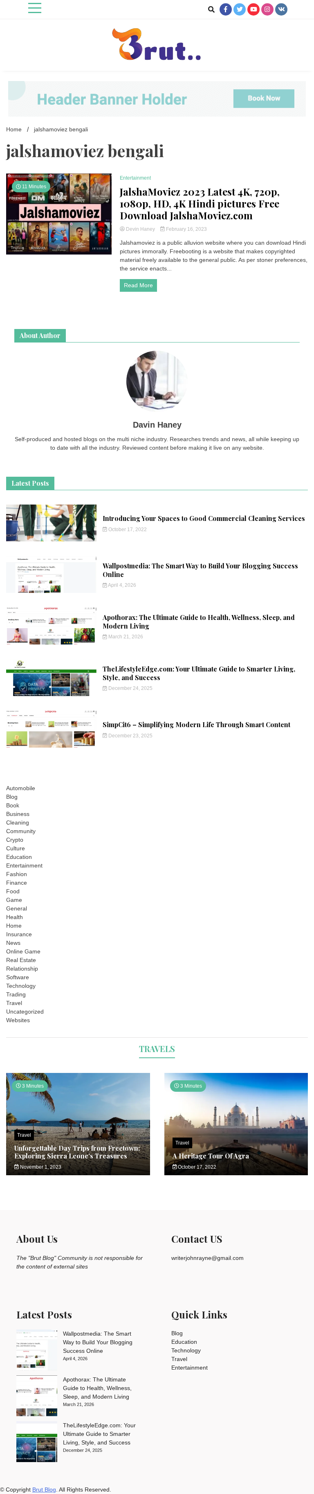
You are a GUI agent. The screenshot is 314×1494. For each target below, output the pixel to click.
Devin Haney (140, 229)
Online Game (23, 951)
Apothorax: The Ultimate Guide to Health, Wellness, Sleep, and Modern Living (199, 621)
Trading (16, 994)
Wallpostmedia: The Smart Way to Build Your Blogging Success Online (200, 570)
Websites (18, 1020)
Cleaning (17, 822)
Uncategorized (25, 1011)
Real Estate (21, 960)
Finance (16, 882)
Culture (15, 848)
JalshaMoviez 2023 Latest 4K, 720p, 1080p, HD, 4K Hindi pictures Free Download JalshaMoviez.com (200, 203)
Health (14, 917)
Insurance (19, 934)
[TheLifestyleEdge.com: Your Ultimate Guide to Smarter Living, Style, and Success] (36, 1443)
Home (14, 925)
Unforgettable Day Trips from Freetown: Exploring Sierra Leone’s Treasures (77, 1152)
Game (14, 900)
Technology (21, 985)
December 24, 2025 (130, 688)
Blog (12, 796)
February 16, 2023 (186, 229)
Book (12, 805)
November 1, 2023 (40, 1167)
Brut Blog (44, 1489)
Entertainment (135, 178)
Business (17, 814)
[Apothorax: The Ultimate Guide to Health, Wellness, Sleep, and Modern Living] (36, 1397)
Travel (14, 1003)
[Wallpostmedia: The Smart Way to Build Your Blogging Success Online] (36, 1351)
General (16, 908)
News (13, 943)
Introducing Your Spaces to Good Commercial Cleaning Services (204, 518)
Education (19, 857)
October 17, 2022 (127, 529)
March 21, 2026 (125, 637)
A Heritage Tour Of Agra (211, 1155)
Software (17, 977)
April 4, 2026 (121, 585)
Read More (138, 285)
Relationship (22, 968)
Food (13, 891)
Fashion (16, 874)
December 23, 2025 (130, 736)
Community (21, 831)
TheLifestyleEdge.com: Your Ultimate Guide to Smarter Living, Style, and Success (199, 673)
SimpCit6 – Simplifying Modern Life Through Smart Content (196, 724)
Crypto (14, 839)
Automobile (20, 788)
